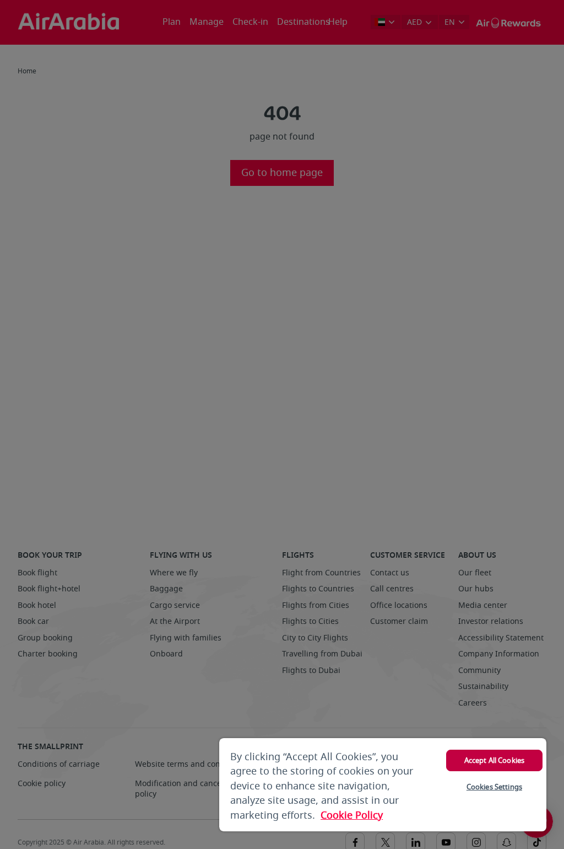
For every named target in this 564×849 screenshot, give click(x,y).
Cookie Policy (352, 815)
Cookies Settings (494, 787)
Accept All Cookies (494, 760)
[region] (382, 784)
